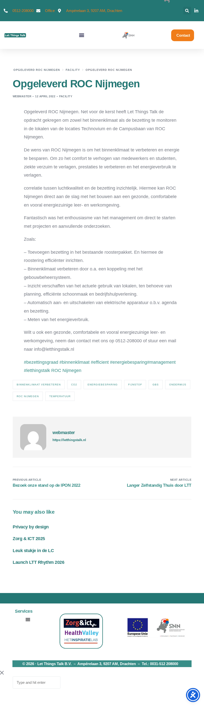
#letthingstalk (37, 370)
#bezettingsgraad (41, 362)
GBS (156, 384)
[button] (187, 10)
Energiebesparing (103, 384)
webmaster (22, 96)
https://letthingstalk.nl (69, 440)
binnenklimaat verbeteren (39, 384)
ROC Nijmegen (66, 370)
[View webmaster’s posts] (33, 437)
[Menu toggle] (27, 619)
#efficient (100, 362)
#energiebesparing (128, 362)
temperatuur (60, 396)
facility (65, 96)
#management (161, 362)
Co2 (74, 384)
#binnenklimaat (74, 362)
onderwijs (177, 384)
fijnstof (135, 384)
